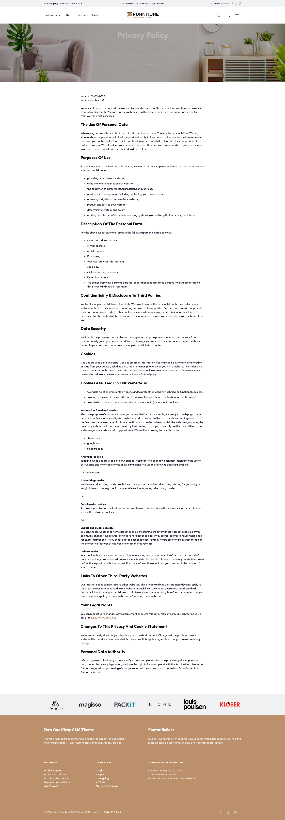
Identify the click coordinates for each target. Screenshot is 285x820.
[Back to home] (143, 15)
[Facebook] (232, 3)
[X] (236, 3)
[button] (218, 15)
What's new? (51, 786)
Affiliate (100, 782)
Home (132, 64)
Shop (69, 15)
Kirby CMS (70, 812)
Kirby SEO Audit (113, 812)
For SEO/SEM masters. (57, 778)
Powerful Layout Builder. (58, 782)
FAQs (95, 15)
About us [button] (51, 15)
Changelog (102, 778)
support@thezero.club (103, 617)
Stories (82, 15)
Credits (100, 770)
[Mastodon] (240, 3)
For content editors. (55, 774)
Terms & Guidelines (107, 786)
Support (100, 774)
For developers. (53, 770)
